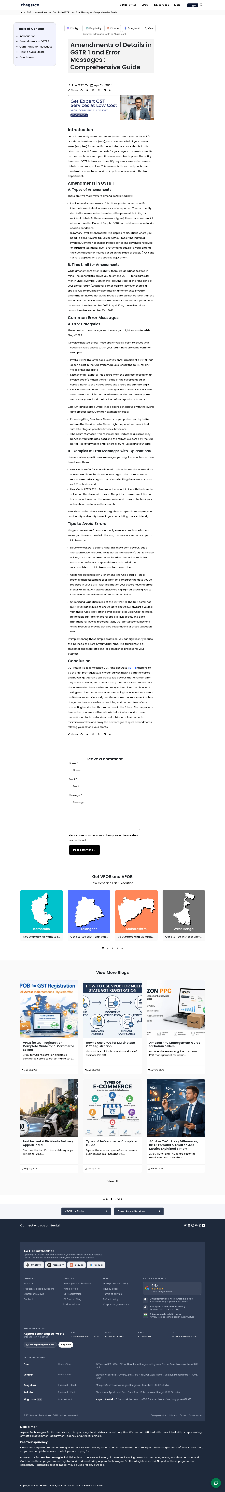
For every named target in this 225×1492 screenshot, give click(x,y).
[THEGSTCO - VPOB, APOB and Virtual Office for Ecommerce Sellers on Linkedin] (203, 1225)
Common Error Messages (35, 47)
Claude (114, 28)
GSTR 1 (132, 667)
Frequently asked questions (39, 1288)
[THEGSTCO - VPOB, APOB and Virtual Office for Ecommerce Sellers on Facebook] (189, 1225)
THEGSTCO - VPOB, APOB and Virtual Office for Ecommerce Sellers (71, 1485)
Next (202, 916)
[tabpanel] (41, 915)
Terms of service (112, 1294)
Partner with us (71, 1304)
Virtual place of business (77, 1283)
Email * (73, 779)
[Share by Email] (110, 90)
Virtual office (70, 1288)
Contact (28, 1299)
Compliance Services (131, 1211)
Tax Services (163, 5)
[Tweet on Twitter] (87, 90)
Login (193, 5)
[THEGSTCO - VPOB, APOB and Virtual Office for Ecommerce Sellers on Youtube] (196, 1225)
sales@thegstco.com (42, 1344)
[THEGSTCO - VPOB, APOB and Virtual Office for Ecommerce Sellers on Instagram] (192, 1225)
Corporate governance (116, 1304)
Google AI (134, 28)
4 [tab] (117, 948)
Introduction (27, 36)
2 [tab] (108, 948)
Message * (75, 795)
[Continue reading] (49, 1009)
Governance (195, 1415)
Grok (151, 28)
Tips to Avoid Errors (31, 52)
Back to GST (112, 1199)
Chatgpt (75, 28)
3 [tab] (112, 948)
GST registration (72, 1294)
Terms (183, 1415)
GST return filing (72, 1299)
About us (28, 1283)
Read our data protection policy (164, 1309)
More (178, 5)
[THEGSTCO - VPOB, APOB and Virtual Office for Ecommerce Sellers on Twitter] (185, 1225)
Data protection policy (115, 1283)
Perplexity (95, 28)
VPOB (146, 5)
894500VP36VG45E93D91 (185, 1336)
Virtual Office (129, 5)
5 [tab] (122, 948)
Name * (73, 763)
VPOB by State (74, 1211)
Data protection (159, 1415)
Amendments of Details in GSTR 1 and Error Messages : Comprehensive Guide (76, 12)
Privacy (173, 1415)
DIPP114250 (145, 1336)
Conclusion (26, 57)
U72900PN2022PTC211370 (85, 1336)
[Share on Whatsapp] (99, 90)
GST (29, 12)
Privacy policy (110, 1288)
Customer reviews (34, 1294)
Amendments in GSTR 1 (34, 41)
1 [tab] (103, 948)
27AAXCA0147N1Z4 (115, 1336)
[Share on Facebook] (81, 90)
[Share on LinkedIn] (104, 90)
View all (113, 1181)
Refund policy (110, 1299)
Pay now (66, 1344)
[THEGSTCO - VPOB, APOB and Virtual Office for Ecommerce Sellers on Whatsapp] (200, 1225)
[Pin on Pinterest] (93, 90)
